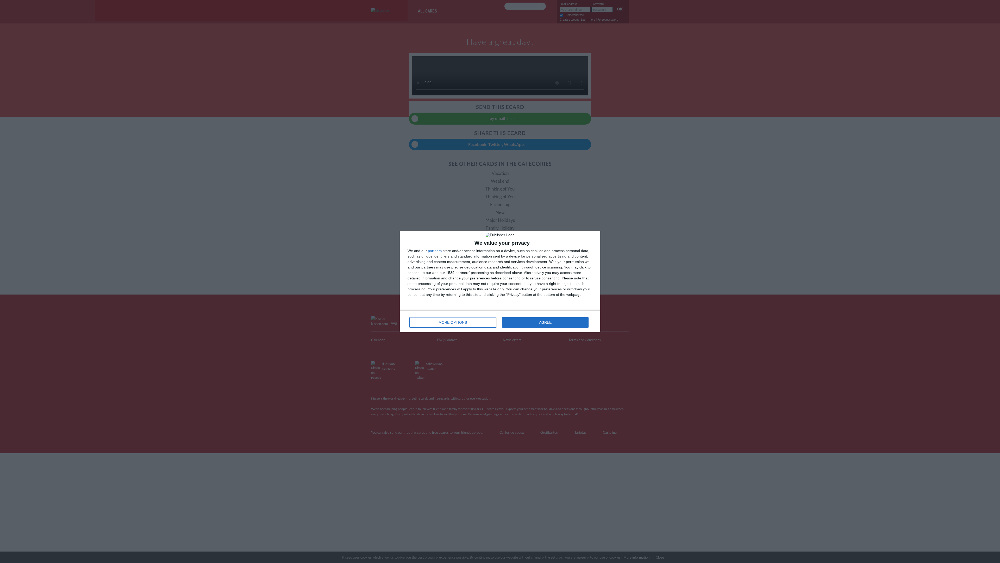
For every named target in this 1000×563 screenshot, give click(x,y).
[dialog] (500, 281)
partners (435, 251)
